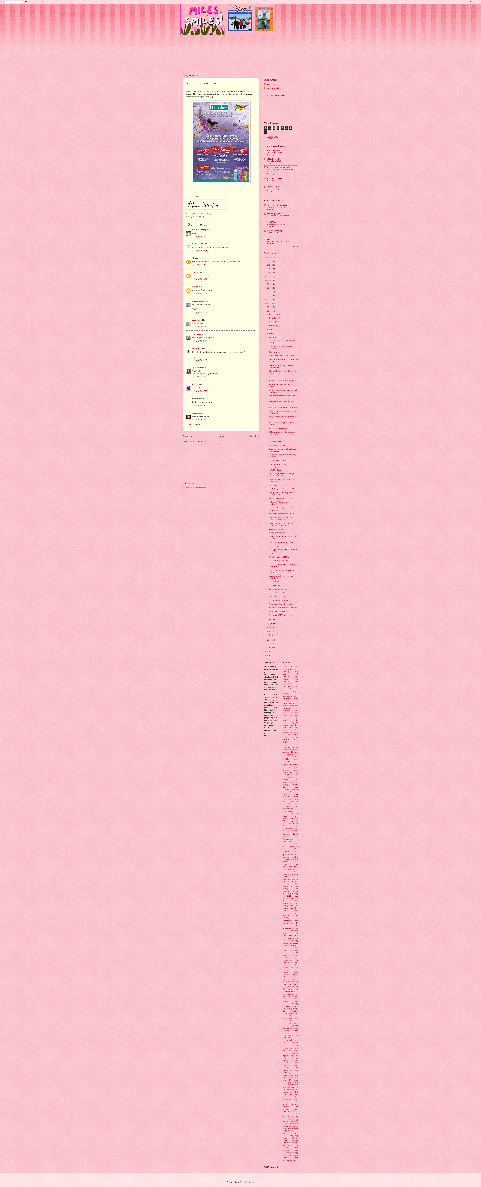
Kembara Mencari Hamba (277, 205)
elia (297, 806)
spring (285, 1114)
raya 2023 (286, 1068)
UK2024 (295, 1138)
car (284, 754)
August (272, 329)
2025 (269, 261)
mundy (285, 987)
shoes (296, 1099)
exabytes (295, 811)
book (293, 747)
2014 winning (288, 669)
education (287, 806)
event (290, 811)
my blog (291, 986)
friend (295, 843)
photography (288, 1040)
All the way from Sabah (277, 596)
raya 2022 (294, 1065)
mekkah (285, 972)
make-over (294, 945)
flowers (286, 833)
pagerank (285, 1026)
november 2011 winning (290, 1002)
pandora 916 (288, 1028)
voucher (286, 1150)
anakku (285, 706)
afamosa (285, 701)
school (290, 1082)
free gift (295, 841)
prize (295, 1045)
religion (286, 1074)
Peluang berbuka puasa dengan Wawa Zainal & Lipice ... (281, 493)
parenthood (286, 1030)
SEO (288, 1085)
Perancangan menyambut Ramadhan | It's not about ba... (283, 366)
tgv (297, 1126)
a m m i (269, 239)
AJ (193, 258)
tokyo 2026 (287, 1130)
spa (293, 1111)
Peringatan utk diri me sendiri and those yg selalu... (282, 417)
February (272, 631)
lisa (291, 928)
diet (284, 799)
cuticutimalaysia (290, 777)
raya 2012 (295, 1053)
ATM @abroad (274, 581)
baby (285, 734)
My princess (271, 180)
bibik (293, 740)
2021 (269, 276)
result (296, 1075)
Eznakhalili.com (273, 186)
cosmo (296, 770)
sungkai (289, 1119)
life (296, 923)
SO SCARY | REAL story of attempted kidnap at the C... (282, 565)
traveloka (285, 1136)
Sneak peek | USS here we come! (280, 438)
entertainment (288, 808)
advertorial (287, 698)
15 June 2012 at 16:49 (199, 326)
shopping (294, 1101)
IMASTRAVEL (287, 874)
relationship (287, 1072)
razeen (285, 1070)
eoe (297, 809)
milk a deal (290, 977)
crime (296, 772)
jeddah (296, 889)
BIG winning (290, 742)
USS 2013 (290, 1143)
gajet (290, 846)
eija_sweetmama (198, 367)
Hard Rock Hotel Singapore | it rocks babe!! (281, 423)
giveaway (288, 854)
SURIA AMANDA (273, 150)
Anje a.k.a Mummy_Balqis (202, 229)
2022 (269, 272)
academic (286, 693)
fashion (292, 818)
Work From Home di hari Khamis (278, 241)
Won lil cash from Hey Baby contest (281, 380)
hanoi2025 (295, 857)
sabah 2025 (287, 1080)
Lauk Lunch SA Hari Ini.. (275, 152)
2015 (269, 299)
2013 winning (290, 666)
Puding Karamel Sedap (274, 161)
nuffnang (286, 1006)
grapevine (286, 857)
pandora (295, 1025)
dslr (284, 804)
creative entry (288, 772)
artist (285, 722)
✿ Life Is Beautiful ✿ (275, 178)
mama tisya (196, 320)
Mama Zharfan (272, 84)
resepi (292, 1075)
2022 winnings (288, 686)
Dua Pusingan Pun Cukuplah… (277, 207)
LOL (296, 931)
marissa (292, 955)
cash (296, 754)
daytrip (285, 779)
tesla (293, 1126)
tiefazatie (195, 413)
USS (284, 1143)
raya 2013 (286, 1056)
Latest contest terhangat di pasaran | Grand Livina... (283, 360)
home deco (288, 866)
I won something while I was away (280, 560)
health (285, 861)
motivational (287, 984)
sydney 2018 (293, 1123)
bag (284, 737)
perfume (295, 1035)
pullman (290, 1051)
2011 (269, 640)
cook (291, 767)
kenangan (286, 915)
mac (293, 936)
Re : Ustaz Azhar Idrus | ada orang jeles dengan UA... (282, 341)
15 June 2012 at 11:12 (199, 293)
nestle (296, 989)
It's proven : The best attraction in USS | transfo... (282, 396)
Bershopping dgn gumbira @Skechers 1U (283, 549)
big (297, 740)
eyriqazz (285, 814)
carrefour (290, 754)
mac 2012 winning (290, 939)
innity (290, 877)
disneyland (291, 801)
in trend (285, 876)
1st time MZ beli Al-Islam (278, 460)
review (285, 1077)
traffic (290, 1133)
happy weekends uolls (276, 441)
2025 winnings (290, 691)
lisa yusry (295, 928)
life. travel (288, 926)
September (273, 325)
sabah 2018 (294, 1077)
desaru (296, 797)
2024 (269, 265)
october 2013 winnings (290, 1013)
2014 (269, 303)
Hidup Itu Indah (273, 159)
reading (291, 1070)
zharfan (286, 1159)
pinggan (295, 1042)
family (286, 816)
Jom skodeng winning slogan (279, 600)
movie (295, 984)
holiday (295, 864)
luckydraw (287, 935)
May (271, 620)
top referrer (294, 1131)
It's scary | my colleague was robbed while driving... (283, 391)
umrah (285, 1140)
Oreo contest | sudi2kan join (278, 611)
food (295, 833)
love (296, 933)
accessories (287, 695)
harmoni (295, 859)
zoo (295, 1160)
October (272, 322)
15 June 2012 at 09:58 (199, 236)
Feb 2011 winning (290, 819)
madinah (285, 943)
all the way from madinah (277, 532)
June (271, 337)
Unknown (195, 272)
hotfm (285, 869)
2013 (269, 307)
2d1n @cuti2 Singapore (277, 445)
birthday (286, 744)
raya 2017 (286, 1060)
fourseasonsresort (288, 839)
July (270, 333)
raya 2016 (294, 1058)
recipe (296, 1070)
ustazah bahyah (292, 1145)
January (272, 635)
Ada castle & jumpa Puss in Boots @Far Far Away (282, 372)
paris (284, 1033)
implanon (295, 874)
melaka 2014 (287, 974)
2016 (269, 295)
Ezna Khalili (196, 334)
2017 (269, 292)
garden (285, 848)
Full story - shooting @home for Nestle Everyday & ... (282, 509)
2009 (269, 647)
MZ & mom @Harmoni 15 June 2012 (282, 498)
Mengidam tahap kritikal (277, 464)
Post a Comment (195, 424)
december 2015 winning (290, 792)
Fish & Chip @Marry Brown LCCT (281, 604)
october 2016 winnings (290, 1021)
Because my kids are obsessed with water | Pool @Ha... (283, 412)
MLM (285, 982)
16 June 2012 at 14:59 (199, 377)
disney (288, 799)
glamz (296, 854)
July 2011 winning (290, 893)
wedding (295, 1152)
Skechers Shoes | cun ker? (277, 593)
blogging (286, 747)
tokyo (289, 1128)
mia (297, 974)
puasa (285, 1050)
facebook (295, 814)
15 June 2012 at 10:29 (199, 279)
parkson (290, 1033)
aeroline (295, 698)
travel (295, 1133)
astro (289, 723)
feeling (296, 826)
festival (285, 831)
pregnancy (286, 1046)
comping (286, 761)
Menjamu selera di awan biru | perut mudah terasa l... (281, 577)
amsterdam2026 (288, 703)
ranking (285, 1053)
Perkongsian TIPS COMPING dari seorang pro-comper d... (281, 524)
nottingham (290, 994)
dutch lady (293, 804)
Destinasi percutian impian (278, 589)
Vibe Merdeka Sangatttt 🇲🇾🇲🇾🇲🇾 (278, 215)
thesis (284, 1128)
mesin (293, 974)
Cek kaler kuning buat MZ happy (280, 557)
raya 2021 (286, 1065)
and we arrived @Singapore (278, 428)
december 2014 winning (290, 789)
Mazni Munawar (273, 222)
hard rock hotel (287, 859)
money (295, 981)
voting (296, 1147)
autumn (296, 732)
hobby (285, 864)
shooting (285, 1102)
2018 (269, 288)
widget (289, 1155)
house (289, 869)
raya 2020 (294, 1063)
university (294, 1140)
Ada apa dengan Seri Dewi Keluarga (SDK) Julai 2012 (281, 474)
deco (284, 797)
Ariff (296, 720)
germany (295, 851)
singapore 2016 (290, 1107)
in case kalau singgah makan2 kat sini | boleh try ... (282, 480)
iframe (296, 872)
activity (296, 696)
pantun (296, 1028)
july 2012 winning (290, 896)
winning (295, 1155)
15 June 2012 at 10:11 (199, 250)
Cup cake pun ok (274, 585)
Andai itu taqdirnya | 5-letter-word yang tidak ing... (282, 455)
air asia (291, 701)
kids (296, 915)
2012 (269, 311)
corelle (296, 767)
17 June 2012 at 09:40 (199, 405)
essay (285, 811)
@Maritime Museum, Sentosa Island (281, 355)
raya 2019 (286, 1063)
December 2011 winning (290, 785)
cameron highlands (290, 752)
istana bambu (287, 879)
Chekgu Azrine (197, 301)
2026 (269, 257)
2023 (269, 269)
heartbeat (295, 862)
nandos (290, 989)
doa (297, 801)
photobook (287, 1037)
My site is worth (272, 136)
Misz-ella (195, 286)
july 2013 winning (289, 898)
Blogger (251, 1182)
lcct (294, 920)
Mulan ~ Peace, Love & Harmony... (279, 167)
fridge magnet (287, 844)
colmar (296, 759)
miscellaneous (289, 979)
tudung (285, 1138)
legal (296, 920)
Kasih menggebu (274, 546)
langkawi (286, 920)
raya (289, 1053)
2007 (269, 655)
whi (284, 1155)
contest (287, 764)
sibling (285, 1104)
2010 (269, 644)
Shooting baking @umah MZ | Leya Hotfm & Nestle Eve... (281, 518)
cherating (291, 757)
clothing (286, 759)
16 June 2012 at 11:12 (199, 360)
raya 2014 (294, 1056)
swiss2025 (294, 1121)
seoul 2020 (286, 1087)
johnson (295, 891)
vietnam (286, 1147)
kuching (286, 917)
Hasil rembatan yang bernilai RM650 (281, 513)
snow (289, 1111)
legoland (286, 923)
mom (290, 981)
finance (295, 830)
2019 (269, 284)
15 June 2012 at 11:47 (199, 312)
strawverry (290, 1116)
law (291, 920)
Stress (271, 553)
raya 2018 (294, 1060)
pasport (296, 1033)
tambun (285, 1126)
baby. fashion (293, 734)
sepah (292, 1087)
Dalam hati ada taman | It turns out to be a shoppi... (283, 537)
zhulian (292, 1160)
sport (296, 1111)
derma (290, 796)
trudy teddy (294, 1136)
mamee (285, 948)
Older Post (254, 435)
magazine (294, 942)
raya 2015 (286, 1058)
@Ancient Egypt (274, 377)
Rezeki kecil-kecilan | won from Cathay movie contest (282, 450)
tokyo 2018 (294, 1128)
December (273, 314)
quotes (296, 1050)
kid (292, 915)
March (271, 627)
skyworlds (286, 1109)
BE (284, 739)
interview (295, 877)
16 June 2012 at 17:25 (199, 391)
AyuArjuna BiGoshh (199, 244)
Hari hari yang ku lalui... (276, 213)
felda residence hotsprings (290, 828)
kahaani (296, 910)
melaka (295, 972)
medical (296, 970)
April (271, 623)
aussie (291, 732)
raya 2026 (294, 1068)
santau (296, 1080)
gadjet (285, 846)
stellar (296, 1114)
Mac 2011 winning (290, 936)
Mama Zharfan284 (273, 88)
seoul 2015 (294, 1084)
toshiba (285, 1133)
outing (296, 1023)
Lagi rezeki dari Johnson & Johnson (281, 542)
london (285, 933)
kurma (292, 918)
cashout (285, 757)
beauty (288, 739)
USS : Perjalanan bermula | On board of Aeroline (282, 433)
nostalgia (294, 991)
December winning (290, 794)
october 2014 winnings (290, 1016)
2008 (269, 651)
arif (291, 720)
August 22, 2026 (272, 232)
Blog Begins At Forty (274, 230)
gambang (295, 846)
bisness (296, 745)
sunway (296, 1119)
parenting (294, 1030)
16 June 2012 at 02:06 (199, 341)
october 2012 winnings (290, 1009)
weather (288, 1153)
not (284, 994)
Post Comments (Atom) (200, 441)
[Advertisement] (240, 52)
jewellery (287, 891)
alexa (296, 701)
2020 (269, 280)
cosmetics (286, 770)
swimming (286, 1121)
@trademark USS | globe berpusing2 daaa (283, 407)
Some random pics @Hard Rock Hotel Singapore (282, 347)
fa (290, 814)
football (285, 836)
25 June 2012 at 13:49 (199, 419)
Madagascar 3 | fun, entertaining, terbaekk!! (280, 503)
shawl (291, 1099)
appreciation (286, 710)
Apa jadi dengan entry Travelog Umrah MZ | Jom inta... (282, 469)
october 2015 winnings (290, 1018)
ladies (296, 918)
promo (296, 1048)
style (284, 1119)
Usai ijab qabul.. (274, 352)
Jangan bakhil (273, 485)
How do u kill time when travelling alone (283, 607)
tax (290, 1126)
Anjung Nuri (293, 706)
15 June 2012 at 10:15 (199, 265)
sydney (285, 1123)
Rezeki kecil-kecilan (276, 529)
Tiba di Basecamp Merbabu (276, 224)
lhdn (292, 923)
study (296, 1116)
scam (284, 1082)
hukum (294, 869)
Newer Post (188, 435)
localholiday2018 (288, 931)
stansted (290, 1114)
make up (286, 945)
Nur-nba (195, 384)
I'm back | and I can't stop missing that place (282, 571)
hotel (296, 866)
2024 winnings (293, 689)
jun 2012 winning (198, 216)
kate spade (294, 913)
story (285, 1116)
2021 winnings (293, 684)
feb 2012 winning (290, 822)
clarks (296, 757)
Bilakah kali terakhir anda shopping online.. (281, 385)
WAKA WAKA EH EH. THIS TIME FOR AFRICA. (280, 170)
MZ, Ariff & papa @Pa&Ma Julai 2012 (282, 489)
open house (287, 1023)
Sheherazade (196, 348)
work (296, 1157)
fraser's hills (287, 841)
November (273, 318)
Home (221, 435)
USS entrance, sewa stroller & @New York (282, 402)
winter (285, 1157)
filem (289, 831)
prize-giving (287, 1048)
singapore (295, 1104)
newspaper (286, 991)
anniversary (287, 708)
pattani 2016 (287, 1035)
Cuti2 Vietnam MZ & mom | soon (280, 615)
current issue (290, 774)
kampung (286, 913)
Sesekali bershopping (274, 189)
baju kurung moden (292, 737)
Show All (295, 194)
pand (290, 1026)
